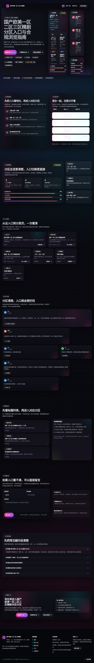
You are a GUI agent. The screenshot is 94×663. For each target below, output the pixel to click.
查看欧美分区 (34, 615)
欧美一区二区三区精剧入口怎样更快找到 (15, 438)
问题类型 (6, 491)
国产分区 (68, 6)
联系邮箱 (29, 491)
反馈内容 (6, 499)
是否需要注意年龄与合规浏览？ (14, 568)
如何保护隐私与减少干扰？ (13, 573)
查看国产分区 (21, 615)
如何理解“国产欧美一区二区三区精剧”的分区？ (18, 549)
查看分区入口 (10, 52)
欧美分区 (74, 6)
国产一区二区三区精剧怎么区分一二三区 (15, 425)
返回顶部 (88, 659)
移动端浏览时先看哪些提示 (12, 452)
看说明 (49, 261)
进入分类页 (70, 244)
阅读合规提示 (83, 6)
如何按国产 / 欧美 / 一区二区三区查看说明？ (17, 557)
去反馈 (19, 278)
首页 (63, 6)
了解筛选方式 (24, 52)
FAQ (34, 648)
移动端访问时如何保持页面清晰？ (14, 563)
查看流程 (41, 244)
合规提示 (35, 651)
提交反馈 (9, 515)
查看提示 (71, 261)
